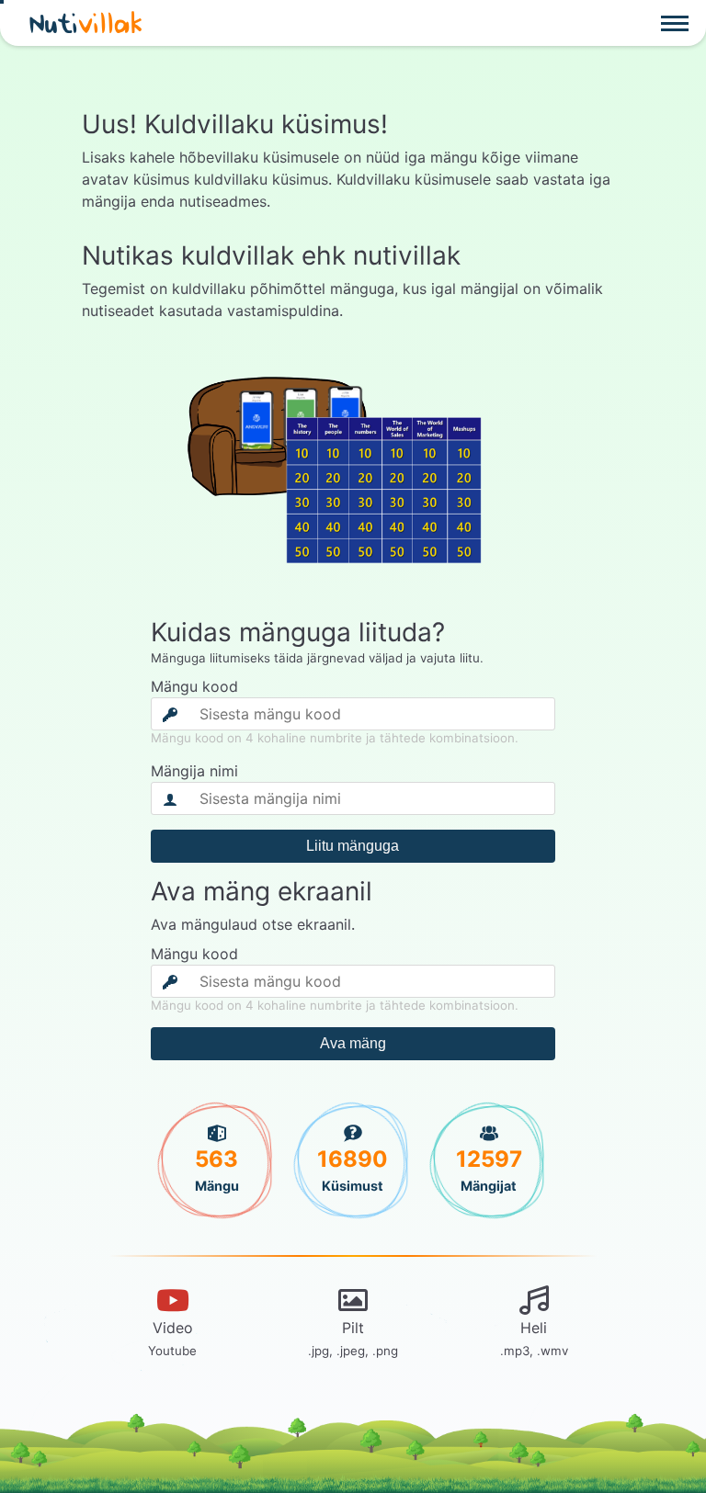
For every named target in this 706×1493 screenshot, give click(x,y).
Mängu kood (194, 686)
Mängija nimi (194, 771)
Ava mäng (353, 1043)
